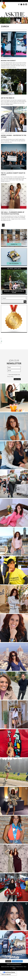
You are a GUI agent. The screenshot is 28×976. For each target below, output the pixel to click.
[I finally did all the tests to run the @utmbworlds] (14, 945)
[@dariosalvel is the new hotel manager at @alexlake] (14, 455)
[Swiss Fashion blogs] (4, 6)
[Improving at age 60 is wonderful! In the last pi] (14, 484)
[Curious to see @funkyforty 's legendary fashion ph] (14, 714)
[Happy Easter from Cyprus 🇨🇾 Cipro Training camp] (14, 599)
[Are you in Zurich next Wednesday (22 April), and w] (14, 426)
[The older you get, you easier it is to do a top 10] (14, 772)
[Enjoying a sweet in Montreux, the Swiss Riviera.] (14, 916)
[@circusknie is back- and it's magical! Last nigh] (14, 743)
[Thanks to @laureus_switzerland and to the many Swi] (14, 686)
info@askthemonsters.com (16, 964)
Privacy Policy (10, 376)
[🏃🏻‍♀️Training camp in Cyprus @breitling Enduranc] (14, 628)
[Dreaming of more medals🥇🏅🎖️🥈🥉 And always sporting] (14, 830)
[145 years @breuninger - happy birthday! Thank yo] (14, 858)
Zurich (12, 58)
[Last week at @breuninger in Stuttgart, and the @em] (14, 801)
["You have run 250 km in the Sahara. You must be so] (14, 398)
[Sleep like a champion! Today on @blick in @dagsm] (14, 513)
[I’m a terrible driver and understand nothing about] (14, 887)
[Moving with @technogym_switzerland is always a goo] (14, 570)
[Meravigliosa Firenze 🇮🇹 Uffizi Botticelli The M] (14, 657)
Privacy (25, 966)
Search (25, 301)
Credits (14, 973)
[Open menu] (2, 1)
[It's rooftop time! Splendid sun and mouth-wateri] (14, 542)
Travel (7, 58)
